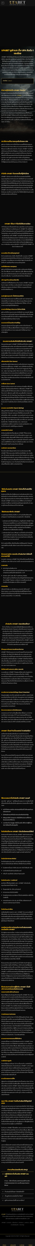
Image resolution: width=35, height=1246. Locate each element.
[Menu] (2, 3)
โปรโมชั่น (9, 1222)
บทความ (27, 1222)
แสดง (10, 81)
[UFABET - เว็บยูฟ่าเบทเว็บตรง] (17, 3)
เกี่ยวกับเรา (15, 1222)
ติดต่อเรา (21, 1222)
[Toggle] (3, 1174)
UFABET (19, 95)
